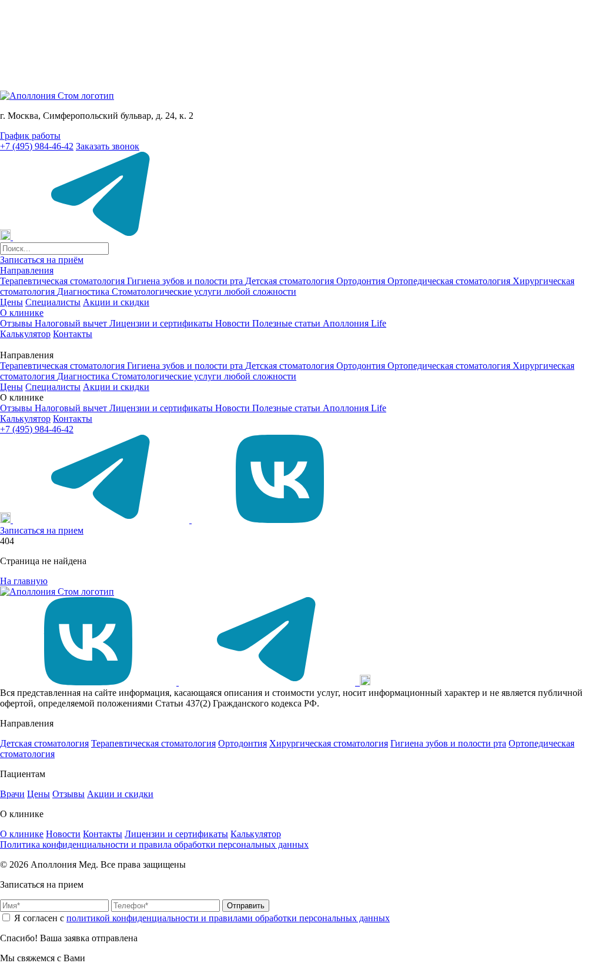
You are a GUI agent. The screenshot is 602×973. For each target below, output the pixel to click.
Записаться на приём (41, 260)
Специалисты (53, 302)
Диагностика (84, 291)
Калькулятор (25, 334)
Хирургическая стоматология (328, 743)
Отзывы (17, 323)
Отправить (246, 905)
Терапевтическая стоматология (63, 281)
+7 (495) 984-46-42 (36, 146)
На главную (24, 581)
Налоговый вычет (72, 323)
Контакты (72, 334)
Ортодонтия (361, 281)
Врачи (12, 794)
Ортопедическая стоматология (450, 281)
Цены (11, 302)
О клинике (22, 313)
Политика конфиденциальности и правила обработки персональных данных (154, 844)
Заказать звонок (107, 146)
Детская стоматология (290, 281)
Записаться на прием (41, 530)
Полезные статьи (287, 323)
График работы (30, 136)
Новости (233, 323)
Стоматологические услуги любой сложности (204, 291)
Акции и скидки (116, 302)
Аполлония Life (354, 323)
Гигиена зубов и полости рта (186, 281)
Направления (26, 270)
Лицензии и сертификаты (162, 323)
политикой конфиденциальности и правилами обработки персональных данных (228, 918)
